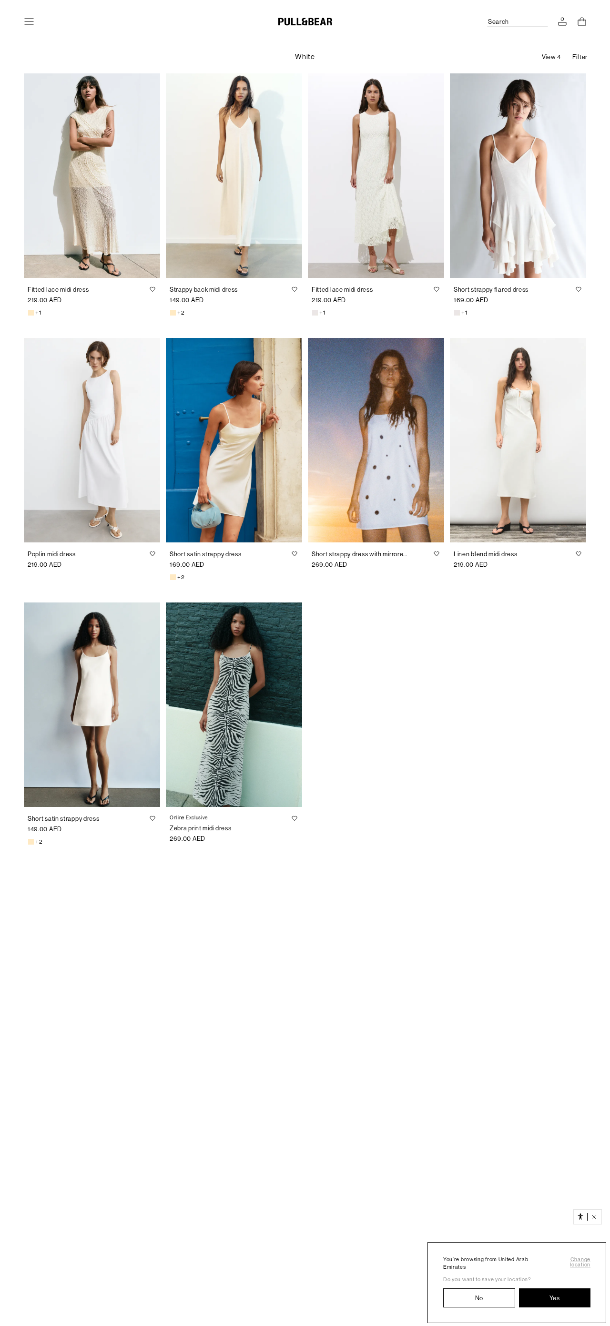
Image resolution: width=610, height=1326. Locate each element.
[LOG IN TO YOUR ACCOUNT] (562, 21)
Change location (580, 1262)
